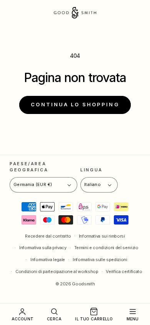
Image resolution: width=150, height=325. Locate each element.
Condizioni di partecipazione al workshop (56, 271)
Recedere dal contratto (48, 236)
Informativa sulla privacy (43, 247)
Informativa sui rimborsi (102, 236)
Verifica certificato (124, 271)
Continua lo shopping (75, 104)
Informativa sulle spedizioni (100, 259)
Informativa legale (47, 259)
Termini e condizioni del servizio (106, 247)
